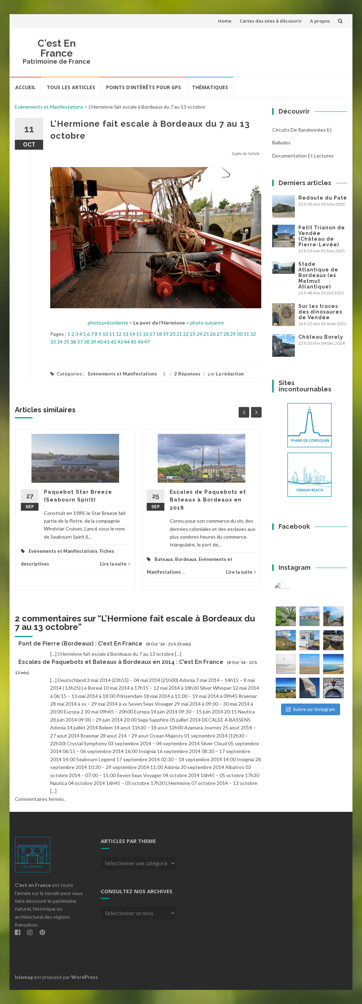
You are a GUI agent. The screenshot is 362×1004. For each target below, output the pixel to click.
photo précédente (108, 323)
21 (179, 334)
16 (145, 334)
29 (233, 334)
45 (133, 342)
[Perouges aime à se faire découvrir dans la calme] (333, 688)
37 (80, 342)
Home (225, 21)
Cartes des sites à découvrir (271, 21)
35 (66, 342)
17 (152, 334)
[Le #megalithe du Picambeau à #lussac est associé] (286, 616)
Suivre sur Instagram (314, 709)
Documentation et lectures (303, 156)
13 (125, 334)
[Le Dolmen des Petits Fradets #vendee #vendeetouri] (333, 640)
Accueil (25, 87)
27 (219, 334)
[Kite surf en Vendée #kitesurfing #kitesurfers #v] (286, 664)
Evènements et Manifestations (49, 107)
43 (120, 342)
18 (159, 334)
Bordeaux (186, 559)
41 (107, 342)
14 (132, 334)
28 (226, 334)
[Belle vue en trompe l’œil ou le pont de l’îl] (309, 664)
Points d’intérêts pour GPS (143, 87)
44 (127, 342)
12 (119, 334)
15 (139, 334)
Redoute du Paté (322, 198)
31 (246, 334)
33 (53, 342)
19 (166, 334)
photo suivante (207, 323)
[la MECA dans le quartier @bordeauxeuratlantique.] (309, 688)
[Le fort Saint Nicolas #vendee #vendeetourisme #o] (333, 616)
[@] (293, 590)
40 (100, 342)
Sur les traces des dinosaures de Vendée (320, 311)
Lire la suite (113, 564)
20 (172, 334)
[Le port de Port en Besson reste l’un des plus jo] (286, 688)
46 (140, 342)
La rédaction (230, 374)
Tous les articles (71, 87)
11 (112, 334)
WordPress (84, 977)
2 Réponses (187, 374)
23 (192, 334)
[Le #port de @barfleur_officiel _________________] (309, 616)
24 (199, 334)
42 (113, 342)
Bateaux (163, 559)
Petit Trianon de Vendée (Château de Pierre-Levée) (321, 236)
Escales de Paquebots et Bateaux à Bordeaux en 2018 (208, 500)
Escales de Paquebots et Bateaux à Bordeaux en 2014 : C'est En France (120, 662)
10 (105, 334)
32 (253, 334)
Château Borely (320, 337)
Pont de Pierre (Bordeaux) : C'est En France (80, 643)
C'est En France (56, 48)
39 (93, 342)
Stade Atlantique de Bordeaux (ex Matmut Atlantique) (318, 275)
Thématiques (210, 87)
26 (213, 334)
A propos (320, 21)
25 (206, 334)
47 (147, 342)
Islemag (24, 977)
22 (186, 334)
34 (60, 342)
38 (86, 342)
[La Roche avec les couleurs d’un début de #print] (286, 640)
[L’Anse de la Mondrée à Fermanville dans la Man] (333, 664)
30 (240, 334)
